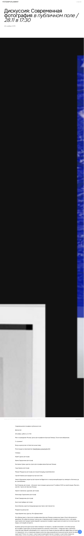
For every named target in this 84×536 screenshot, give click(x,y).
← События (78, 1)
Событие (78, 419)
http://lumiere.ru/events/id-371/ (41, 449)
